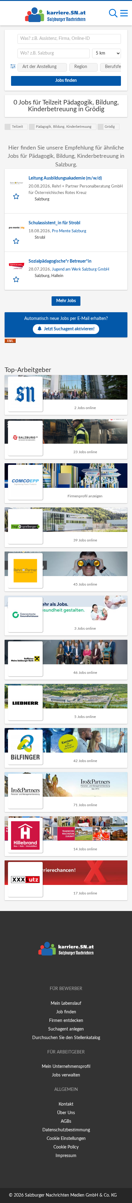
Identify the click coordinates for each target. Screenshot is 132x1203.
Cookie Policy (66, 1147)
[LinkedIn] (76, 971)
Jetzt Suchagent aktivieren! (69, 329)
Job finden (66, 1012)
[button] (14, 66)
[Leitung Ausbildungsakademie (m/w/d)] (16, 183)
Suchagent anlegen (66, 1029)
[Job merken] (17, 196)
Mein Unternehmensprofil (66, 1066)
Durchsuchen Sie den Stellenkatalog (66, 1038)
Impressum (66, 1156)
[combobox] (69, 39)
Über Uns (66, 1113)
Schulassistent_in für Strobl (54, 223)
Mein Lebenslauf (66, 1003)
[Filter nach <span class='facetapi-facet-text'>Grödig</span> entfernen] (100, 127)
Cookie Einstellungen (66, 1139)
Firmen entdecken (66, 1021)
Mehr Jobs (66, 301)
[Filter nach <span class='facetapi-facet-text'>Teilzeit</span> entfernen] (7, 127)
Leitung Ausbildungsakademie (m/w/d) (65, 178)
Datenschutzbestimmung (66, 1130)
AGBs (66, 1121)
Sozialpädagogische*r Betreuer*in (60, 261)
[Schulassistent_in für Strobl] (16, 227)
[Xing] (67, 971)
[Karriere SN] (55, 14)
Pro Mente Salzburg (69, 231)
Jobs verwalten (66, 1075)
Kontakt (66, 1104)
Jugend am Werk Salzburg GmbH (80, 269)
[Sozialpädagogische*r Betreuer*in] (16, 266)
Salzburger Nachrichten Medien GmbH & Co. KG (71, 1195)
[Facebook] (56, 971)
